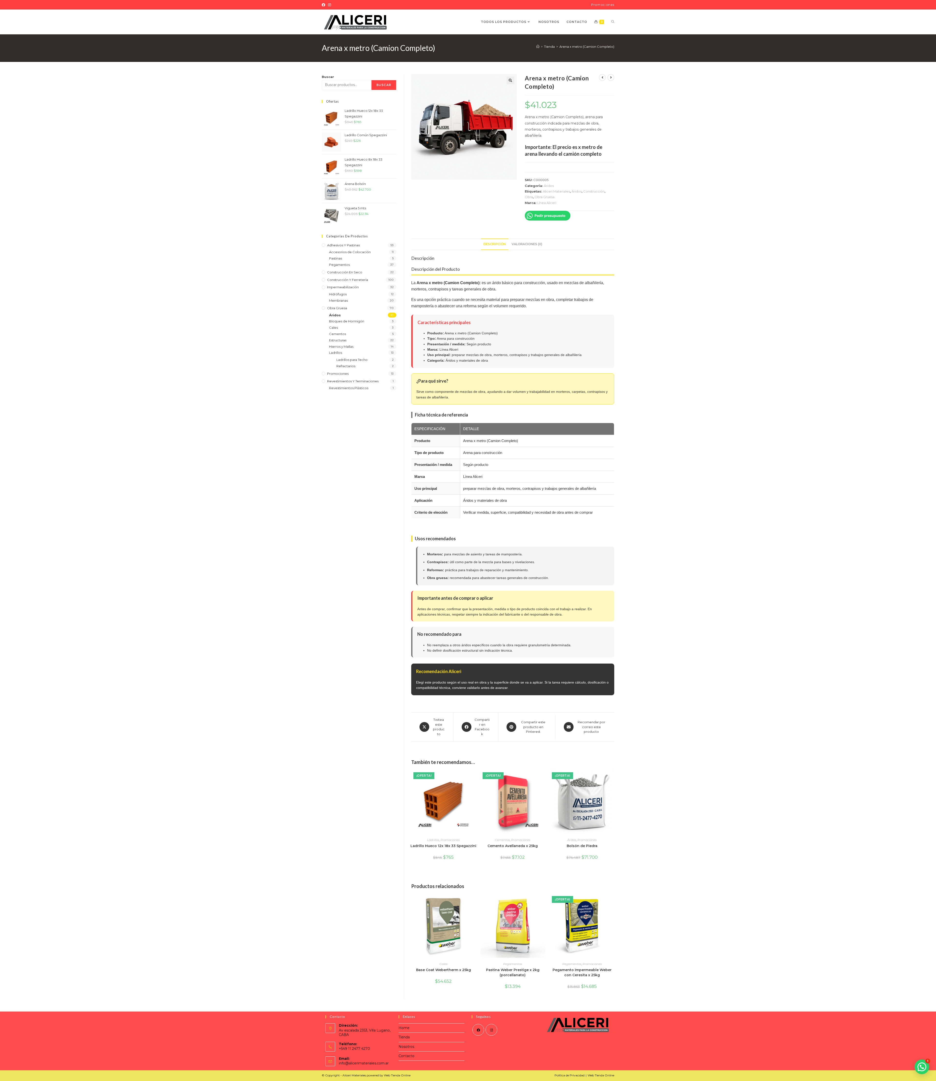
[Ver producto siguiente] (610, 77)
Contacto (406, 1056)
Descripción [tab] (494, 244)
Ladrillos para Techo (352, 360)
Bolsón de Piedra (582, 846)
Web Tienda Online (601, 1075)
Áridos (549, 186)
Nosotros (406, 1046)
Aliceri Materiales (556, 191)
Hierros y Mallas (341, 346)
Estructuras (337, 340)
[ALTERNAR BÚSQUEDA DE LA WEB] (613, 22)
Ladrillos (433, 840)
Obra (529, 197)
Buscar (328, 77)
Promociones (602, 5)
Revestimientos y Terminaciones (353, 381)
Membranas (338, 300)
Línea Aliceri (546, 203)
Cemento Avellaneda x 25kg (513, 846)
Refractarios (345, 366)
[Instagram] (329, 4)
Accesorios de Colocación (350, 252)
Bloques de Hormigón (346, 321)
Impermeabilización (343, 287)
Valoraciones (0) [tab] (527, 244)
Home (404, 1028)
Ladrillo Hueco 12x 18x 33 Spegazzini (443, 846)
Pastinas (335, 258)
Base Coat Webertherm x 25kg (443, 970)
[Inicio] (537, 46)
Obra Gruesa (545, 197)
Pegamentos (512, 964)
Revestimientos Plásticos (348, 388)
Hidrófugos (338, 294)
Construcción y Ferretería (347, 280)
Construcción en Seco (344, 272)
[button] (510, 80)
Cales (443, 964)
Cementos (502, 840)
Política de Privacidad (570, 1075)
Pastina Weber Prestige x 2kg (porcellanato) (512, 972)
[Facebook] (324, 4)
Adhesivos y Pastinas (343, 245)
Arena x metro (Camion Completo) (586, 46)
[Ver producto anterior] (602, 77)
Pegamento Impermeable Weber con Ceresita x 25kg (582, 972)
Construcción (593, 191)
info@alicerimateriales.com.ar (364, 1063)
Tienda (404, 1037)
